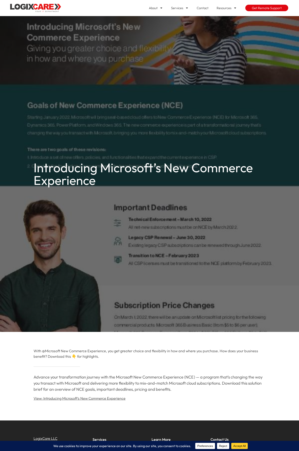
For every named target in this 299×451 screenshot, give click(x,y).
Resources (224, 8)
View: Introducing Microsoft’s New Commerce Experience (79, 398)
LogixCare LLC (45, 438)
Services (177, 8)
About (153, 8)
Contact (202, 8)
